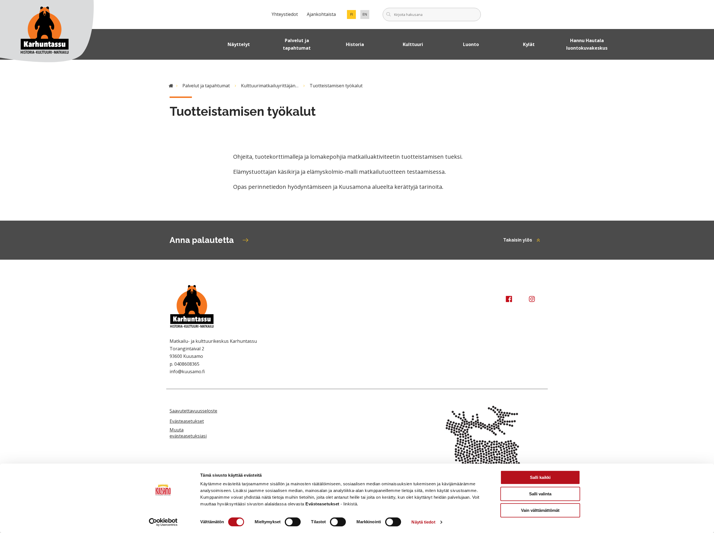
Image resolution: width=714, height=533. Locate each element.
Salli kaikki (540, 477)
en (366, 15)
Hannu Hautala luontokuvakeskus (586, 44)
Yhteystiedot (285, 14)
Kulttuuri (413, 44)
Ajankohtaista (321, 14)
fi (353, 15)
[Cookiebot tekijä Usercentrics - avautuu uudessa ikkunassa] (163, 522)
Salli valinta (540, 493)
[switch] (293, 521)
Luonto (471, 44)
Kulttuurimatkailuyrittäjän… (269, 86)
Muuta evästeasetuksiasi (188, 433)
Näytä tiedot (423, 522)
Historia (355, 44)
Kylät (529, 44)
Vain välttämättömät (540, 510)
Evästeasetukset (187, 421)
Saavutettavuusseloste (193, 411)
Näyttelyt (239, 44)
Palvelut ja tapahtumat (297, 44)
